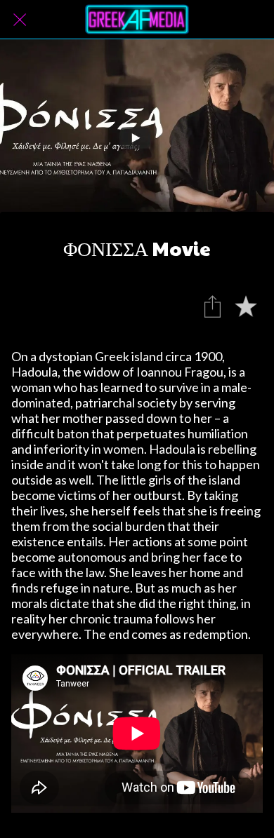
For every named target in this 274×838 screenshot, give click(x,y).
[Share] (212, 306)
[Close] (19, 19)
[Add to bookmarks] (246, 306)
